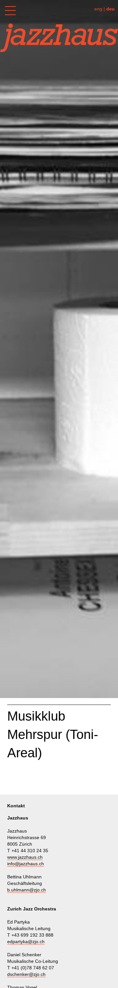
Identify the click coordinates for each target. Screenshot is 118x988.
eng (98, 8)
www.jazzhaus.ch (25, 857)
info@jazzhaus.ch (25, 863)
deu (110, 8)
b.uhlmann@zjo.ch (26, 889)
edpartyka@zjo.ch (26, 941)
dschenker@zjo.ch (26, 974)
